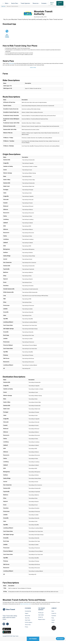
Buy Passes (33, 638)
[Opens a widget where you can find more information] (60, 638)
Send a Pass (11, 63)
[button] (7, 3)
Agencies (3, 6)
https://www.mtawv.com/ (25, 603)
